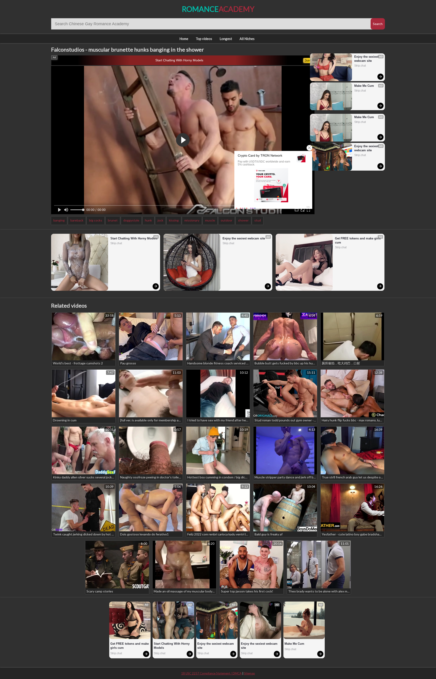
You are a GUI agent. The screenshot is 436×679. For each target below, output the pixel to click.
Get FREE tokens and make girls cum (358, 240)
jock (160, 220)
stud (257, 220)
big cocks (95, 220)
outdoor (226, 220)
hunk (148, 220)
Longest (226, 39)
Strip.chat (360, 65)
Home (183, 39)
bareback (76, 220)
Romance (218, 9)
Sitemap (249, 673)
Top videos (204, 39)
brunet (113, 220)
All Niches (247, 39)
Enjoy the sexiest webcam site (366, 58)
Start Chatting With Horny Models (179, 60)
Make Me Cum (364, 85)
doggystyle (131, 220)
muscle (210, 220)
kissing (174, 220)
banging (59, 220)
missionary (191, 220)
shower (243, 220)
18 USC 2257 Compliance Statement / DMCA (211, 673)
